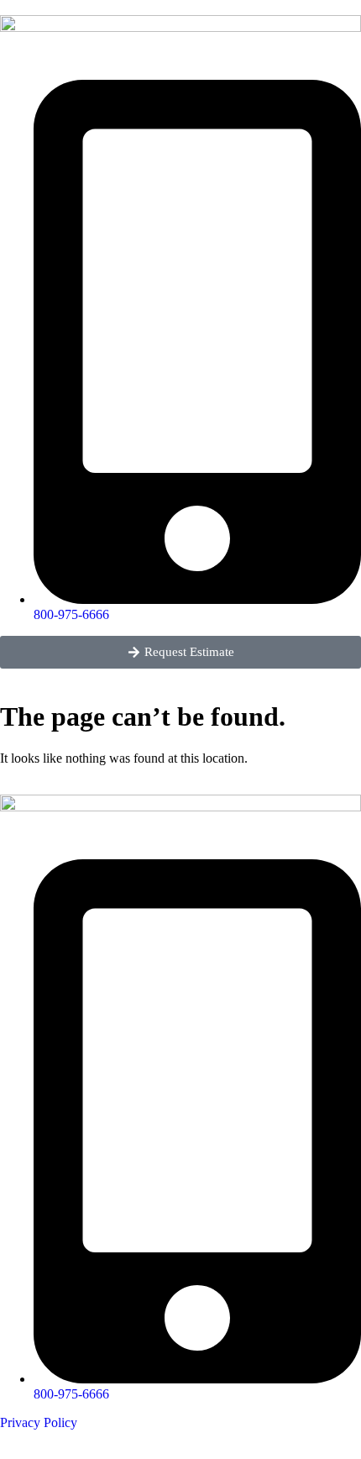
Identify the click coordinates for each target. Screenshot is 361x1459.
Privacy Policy (38, 1422)
